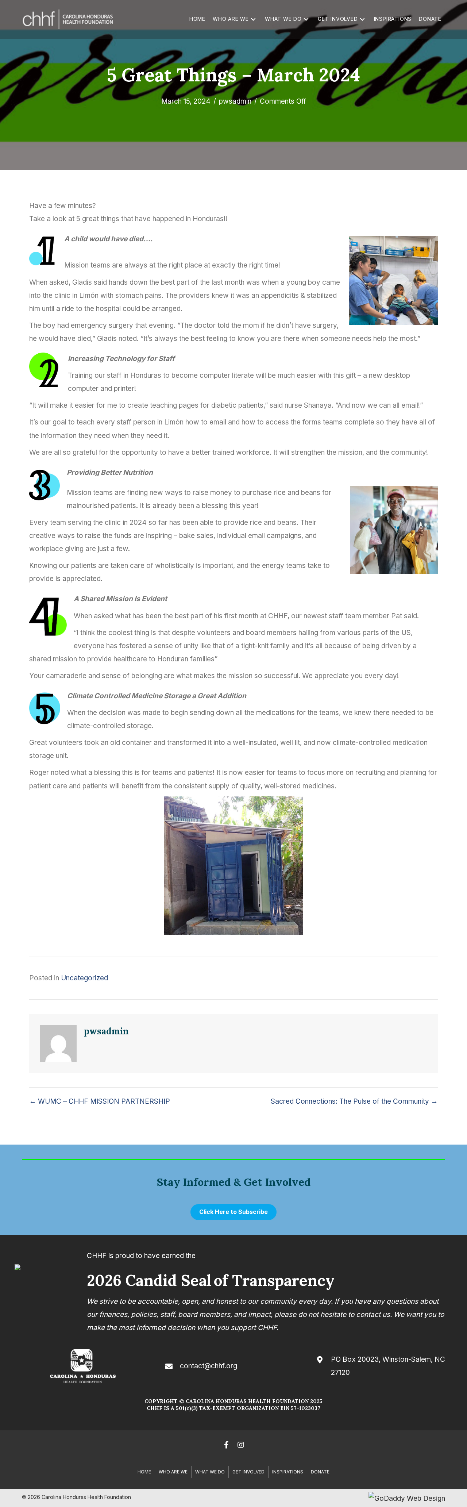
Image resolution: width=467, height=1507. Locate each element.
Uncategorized (84, 978)
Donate (320, 1472)
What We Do (210, 1472)
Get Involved (248, 1472)
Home (144, 1472)
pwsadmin (235, 101)
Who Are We (173, 1472)
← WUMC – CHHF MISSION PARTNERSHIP (99, 1101)
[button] (253, 19)
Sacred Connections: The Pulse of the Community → (354, 1101)
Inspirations (287, 1472)
